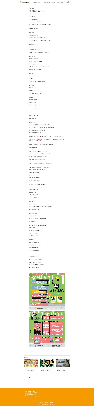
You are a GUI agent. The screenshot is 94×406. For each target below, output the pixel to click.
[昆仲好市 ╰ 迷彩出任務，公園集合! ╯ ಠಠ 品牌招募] (47, 363)
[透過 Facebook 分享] (29, 350)
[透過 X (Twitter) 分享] (31, 350)
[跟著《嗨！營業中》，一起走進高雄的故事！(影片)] (63, 363)
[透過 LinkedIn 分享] (34, 350)
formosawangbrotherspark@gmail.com (36, 397)
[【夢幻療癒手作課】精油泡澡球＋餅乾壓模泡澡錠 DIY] (31, 363)
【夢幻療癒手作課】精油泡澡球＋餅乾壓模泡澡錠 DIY (31, 370)
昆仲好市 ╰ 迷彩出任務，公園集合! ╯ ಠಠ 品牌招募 (46, 370)
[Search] (70, 3)
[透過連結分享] (36, 350)
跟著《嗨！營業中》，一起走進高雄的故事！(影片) (62, 370)
